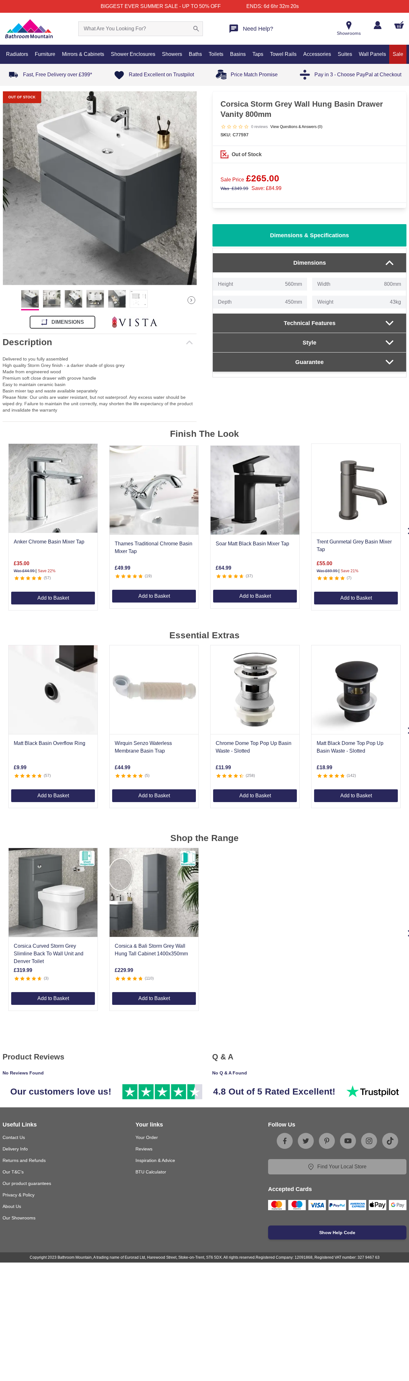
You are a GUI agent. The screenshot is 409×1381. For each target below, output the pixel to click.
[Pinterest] (327, 1141)
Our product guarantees (27, 1183)
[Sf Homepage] (29, 28)
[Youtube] (348, 1141)
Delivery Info (15, 1148)
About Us (12, 1206)
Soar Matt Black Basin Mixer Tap (252, 543)
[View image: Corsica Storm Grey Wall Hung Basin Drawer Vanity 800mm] (100, 188)
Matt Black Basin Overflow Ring (49, 743)
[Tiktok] (390, 1141)
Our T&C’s (13, 1171)
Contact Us (14, 1137)
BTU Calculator (150, 1171)
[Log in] (378, 25)
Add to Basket (53, 598)
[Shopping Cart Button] (399, 25)
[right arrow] (191, 300)
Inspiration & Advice (155, 1160)
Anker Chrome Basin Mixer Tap (49, 541)
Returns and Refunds (24, 1160)
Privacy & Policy (19, 1194)
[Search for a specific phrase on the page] (196, 29)
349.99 (234, 188)
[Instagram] (369, 1141)
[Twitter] (306, 1141)
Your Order (146, 1137)
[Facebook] (285, 1141)
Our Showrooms (19, 1217)
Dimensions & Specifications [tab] (309, 235)
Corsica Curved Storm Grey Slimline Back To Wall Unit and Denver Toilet (48, 953)
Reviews (143, 1148)
